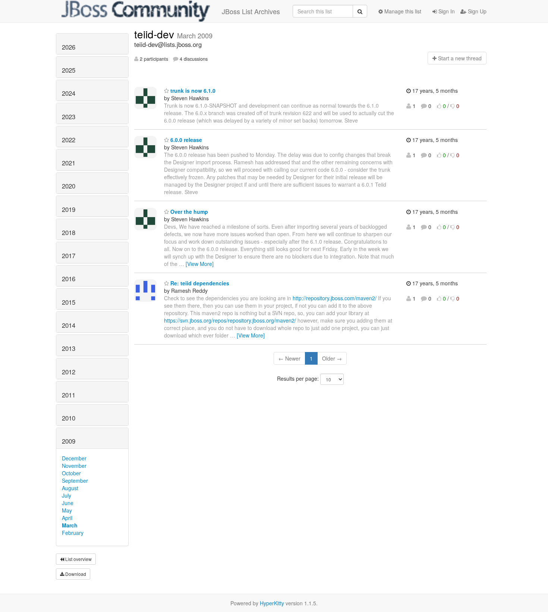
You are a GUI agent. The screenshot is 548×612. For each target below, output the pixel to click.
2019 (68, 209)
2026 (68, 46)
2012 (68, 371)
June (67, 503)
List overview (78, 559)
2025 (68, 70)
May (67, 510)
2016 (68, 278)
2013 (68, 348)
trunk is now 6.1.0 (192, 90)
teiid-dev (155, 33)
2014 (68, 325)
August (70, 488)
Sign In (446, 11)
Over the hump (188, 211)
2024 (68, 93)
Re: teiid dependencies (199, 283)
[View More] (200, 263)
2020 (68, 185)
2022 (68, 139)
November (74, 465)
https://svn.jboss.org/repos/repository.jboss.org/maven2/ (230, 320)
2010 (68, 417)
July (66, 495)
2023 (68, 116)
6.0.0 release (185, 139)
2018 (68, 232)
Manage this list (402, 11)
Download (75, 574)
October (71, 473)
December (74, 458)
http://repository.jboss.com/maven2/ (335, 298)
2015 (68, 302)
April (67, 517)
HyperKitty (272, 603)
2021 (68, 162)
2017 (68, 255)
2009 (68, 441)
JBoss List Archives (251, 11)
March (70, 525)
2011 (68, 394)
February (73, 532)
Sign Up (476, 11)
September (75, 480)
